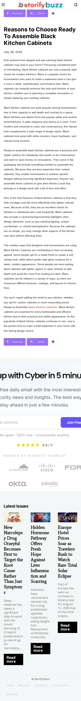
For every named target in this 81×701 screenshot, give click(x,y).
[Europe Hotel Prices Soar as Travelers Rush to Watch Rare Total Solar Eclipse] (67, 517)
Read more (11, 659)
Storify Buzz (42, 679)
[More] (53, 13)
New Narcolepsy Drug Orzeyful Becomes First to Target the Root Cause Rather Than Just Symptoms (13, 560)
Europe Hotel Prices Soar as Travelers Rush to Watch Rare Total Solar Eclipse (67, 552)
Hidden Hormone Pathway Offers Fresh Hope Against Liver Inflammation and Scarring (40, 554)
